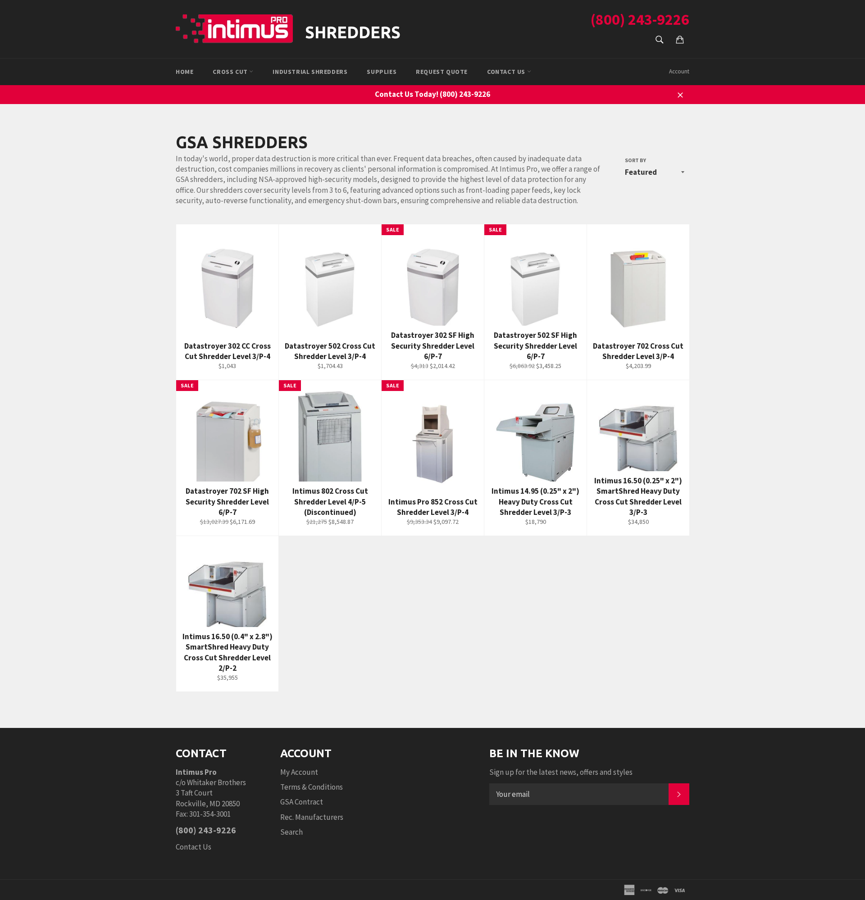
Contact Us (193, 847)
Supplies (381, 72)
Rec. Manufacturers (311, 817)
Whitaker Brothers (216, 782)
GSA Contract (301, 802)
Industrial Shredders (310, 72)
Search (291, 832)
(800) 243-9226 (640, 19)
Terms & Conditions (311, 787)
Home (184, 72)
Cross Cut (231, 72)
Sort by (635, 160)
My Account (299, 772)
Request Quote (442, 72)
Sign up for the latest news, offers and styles (561, 772)
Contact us (507, 72)
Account (679, 71)
